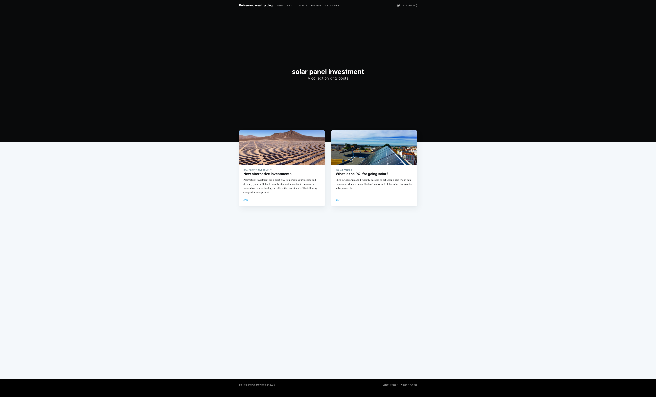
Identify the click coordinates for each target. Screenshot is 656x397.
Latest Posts (389, 384)
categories (332, 5)
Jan (245, 199)
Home (280, 5)
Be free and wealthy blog (255, 5)
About (291, 5)
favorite (316, 5)
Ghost (413, 384)
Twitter (403, 384)
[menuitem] (280, 5)
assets (303, 5)
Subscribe (410, 5)
